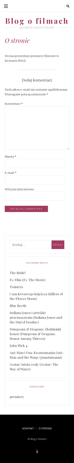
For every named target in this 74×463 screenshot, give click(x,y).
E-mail (11, 173)
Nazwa (10, 156)
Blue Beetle (18, 305)
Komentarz (14, 104)
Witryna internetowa (19, 189)
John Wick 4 (18, 345)
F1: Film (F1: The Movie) (27, 280)
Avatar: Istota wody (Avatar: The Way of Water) (34, 366)
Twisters (16, 287)
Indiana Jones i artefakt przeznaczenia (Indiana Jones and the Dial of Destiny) (36, 317)
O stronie (45, 428)
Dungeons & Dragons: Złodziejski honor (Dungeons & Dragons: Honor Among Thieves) (35, 334)
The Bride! (17, 273)
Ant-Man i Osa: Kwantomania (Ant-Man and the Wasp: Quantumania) (37, 354)
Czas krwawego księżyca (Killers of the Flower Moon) (36, 296)
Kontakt (28, 428)
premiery (17, 396)
